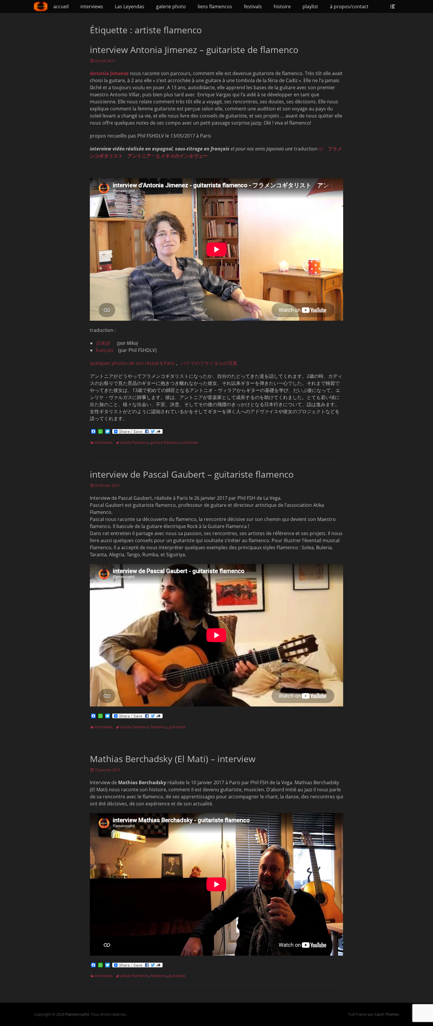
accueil (61, 6)
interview (190, 442)
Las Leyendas (129, 6)
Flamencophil (77, 1014)
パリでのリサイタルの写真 (209, 363)
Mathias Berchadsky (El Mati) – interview (172, 759)
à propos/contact (349, 6)
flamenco (159, 726)
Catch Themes (386, 1014)
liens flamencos (215, 6)
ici (321, 148)
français (104, 350)
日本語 (103, 343)
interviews (91, 6)
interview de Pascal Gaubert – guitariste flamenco (192, 474)
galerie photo (171, 6)
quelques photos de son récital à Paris (132, 363)
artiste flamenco (134, 442)
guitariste (177, 726)
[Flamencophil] (40, 6)
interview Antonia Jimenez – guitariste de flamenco (194, 50)
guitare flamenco (165, 442)
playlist (310, 6)
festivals (253, 6)
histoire (282, 6)
